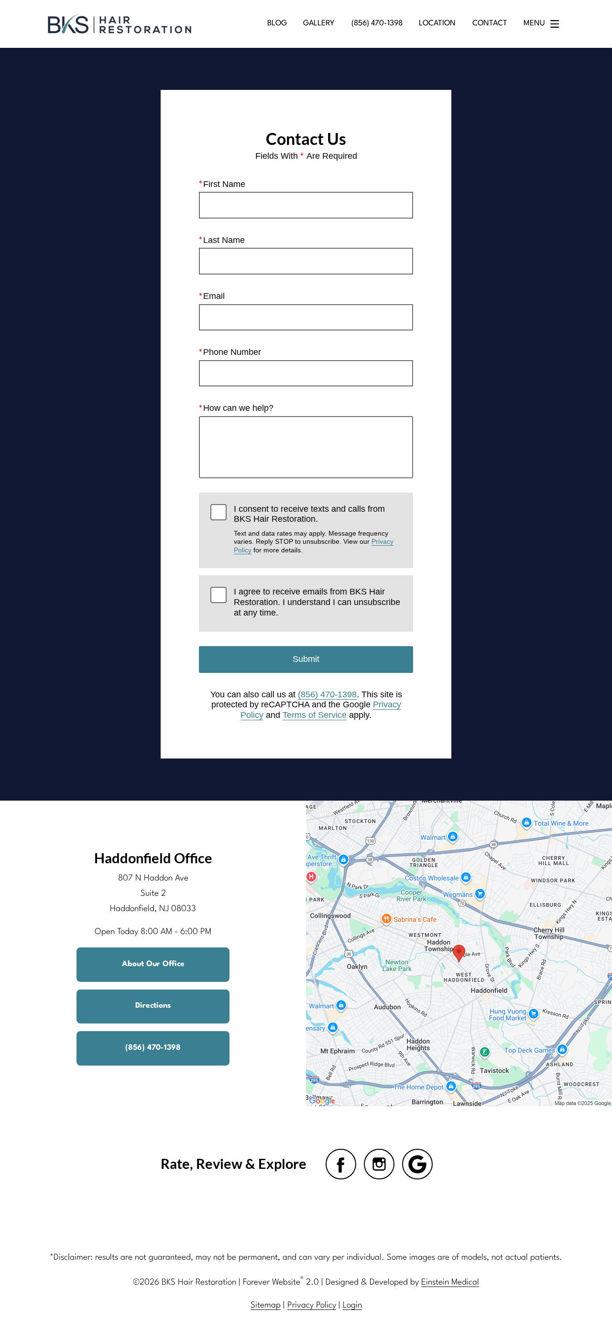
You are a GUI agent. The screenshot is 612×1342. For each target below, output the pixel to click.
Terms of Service (315, 715)
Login (352, 1305)
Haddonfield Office (153, 858)
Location (437, 23)
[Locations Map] (459, 953)
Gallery (319, 23)
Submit (306, 659)
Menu (534, 23)
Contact (489, 23)
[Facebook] (341, 1164)
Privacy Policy (311, 1305)
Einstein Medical (450, 1282)
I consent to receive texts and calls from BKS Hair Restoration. (313, 529)
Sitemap (266, 1305)
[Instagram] (379, 1164)
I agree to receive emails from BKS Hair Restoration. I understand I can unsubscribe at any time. (317, 602)
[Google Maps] (417, 1164)
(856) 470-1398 (327, 694)
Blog (277, 23)
